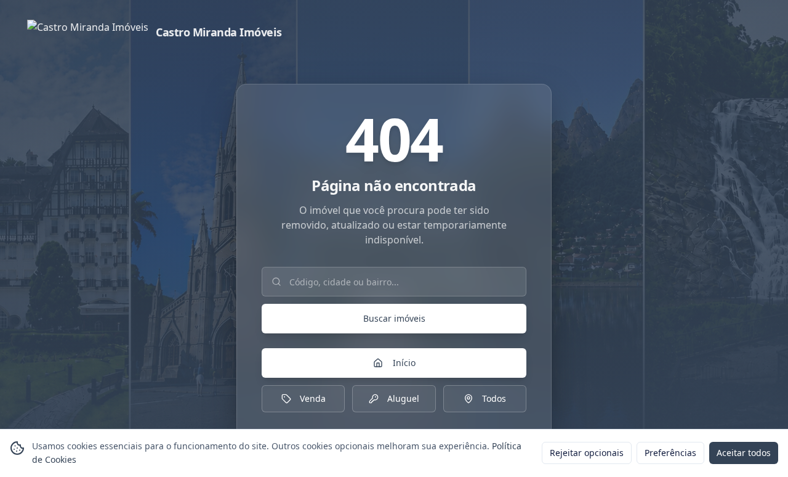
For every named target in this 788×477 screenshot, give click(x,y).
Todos (494, 398)
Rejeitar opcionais (587, 453)
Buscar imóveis (394, 318)
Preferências (670, 453)
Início (404, 363)
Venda (313, 398)
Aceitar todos (744, 453)
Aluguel (403, 398)
